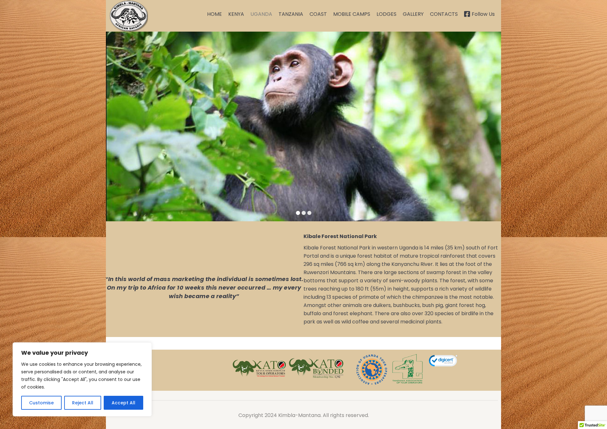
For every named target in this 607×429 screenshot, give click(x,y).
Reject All (82, 403)
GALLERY (413, 14)
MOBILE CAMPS (351, 14)
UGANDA (261, 14)
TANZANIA (291, 14)
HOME (214, 14)
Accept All (123, 403)
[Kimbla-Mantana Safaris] (128, 16)
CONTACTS (444, 14)
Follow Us (483, 14)
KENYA (236, 14)
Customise (41, 403)
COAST (318, 14)
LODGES (386, 14)
